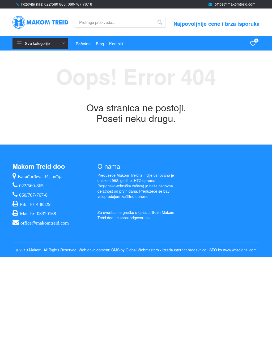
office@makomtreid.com (235, 4)
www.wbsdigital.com (240, 249)
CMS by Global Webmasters (135, 249)
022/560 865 (55, 4)
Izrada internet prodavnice (184, 249)
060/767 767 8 (80, 4)
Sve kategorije (37, 43)
